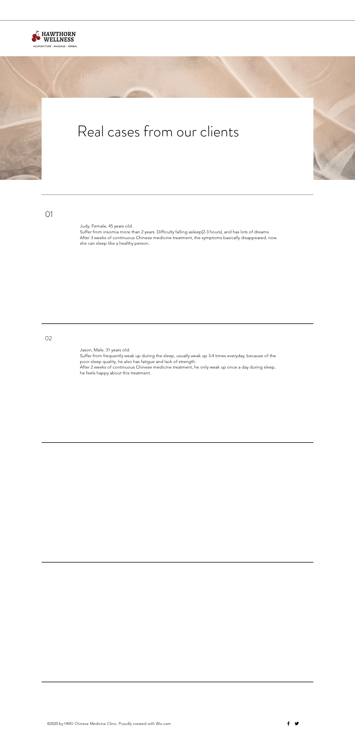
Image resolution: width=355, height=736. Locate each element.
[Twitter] (297, 723)
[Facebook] (288, 723)
